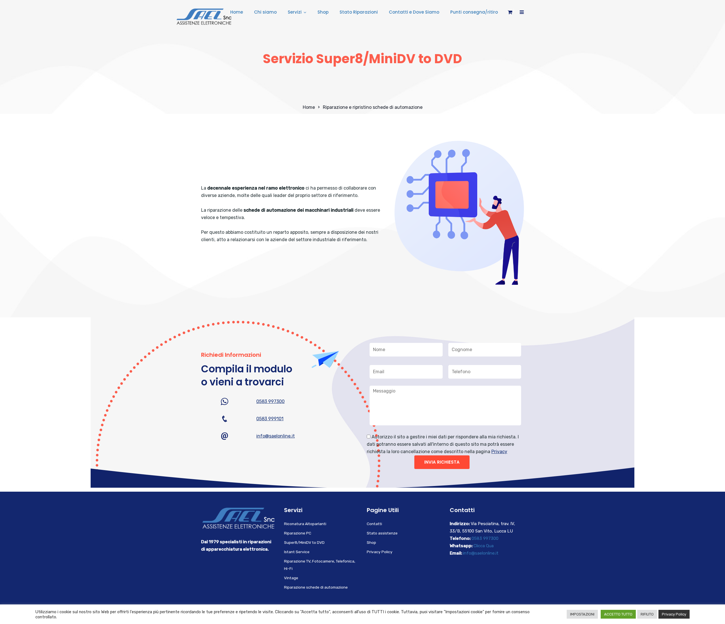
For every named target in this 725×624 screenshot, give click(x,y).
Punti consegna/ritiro (474, 12)
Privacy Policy (380, 551)
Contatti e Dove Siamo (414, 12)
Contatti (374, 523)
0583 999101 (269, 418)
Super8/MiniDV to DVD (304, 542)
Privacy (499, 451)
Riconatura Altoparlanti (305, 523)
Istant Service (297, 551)
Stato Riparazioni (359, 12)
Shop (323, 12)
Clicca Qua (484, 545)
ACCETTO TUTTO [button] (618, 614)
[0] (510, 14)
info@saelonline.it (275, 436)
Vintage (291, 578)
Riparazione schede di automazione (316, 587)
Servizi (295, 12)
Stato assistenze (382, 533)
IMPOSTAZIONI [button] (582, 614)
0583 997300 (270, 401)
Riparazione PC (297, 533)
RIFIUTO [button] (647, 614)
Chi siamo (265, 12)
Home (236, 12)
